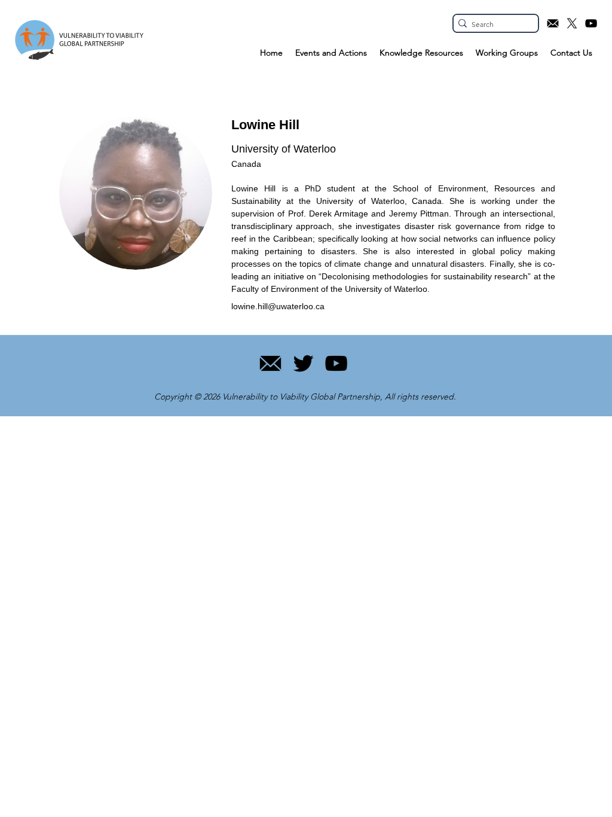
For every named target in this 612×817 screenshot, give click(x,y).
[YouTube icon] (591, 23)
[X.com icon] (572, 23)
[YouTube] (336, 363)
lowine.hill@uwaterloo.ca (278, 306)
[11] (270, 363)
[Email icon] (553, 23)
